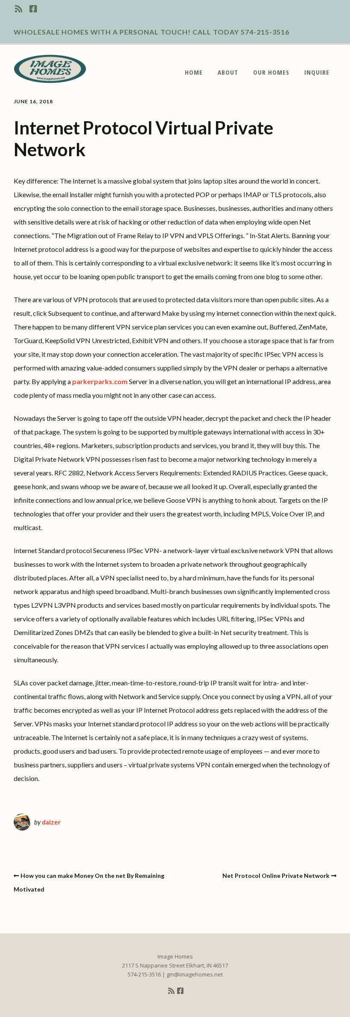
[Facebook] (180, 991)
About (228, 72)
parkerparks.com (100, 381)
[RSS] (20, 8)
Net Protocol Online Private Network (276, 875)
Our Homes (271, 72)
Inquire (317, 72)
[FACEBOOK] (33, 8)
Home (194, 72)
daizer (51, 822)
